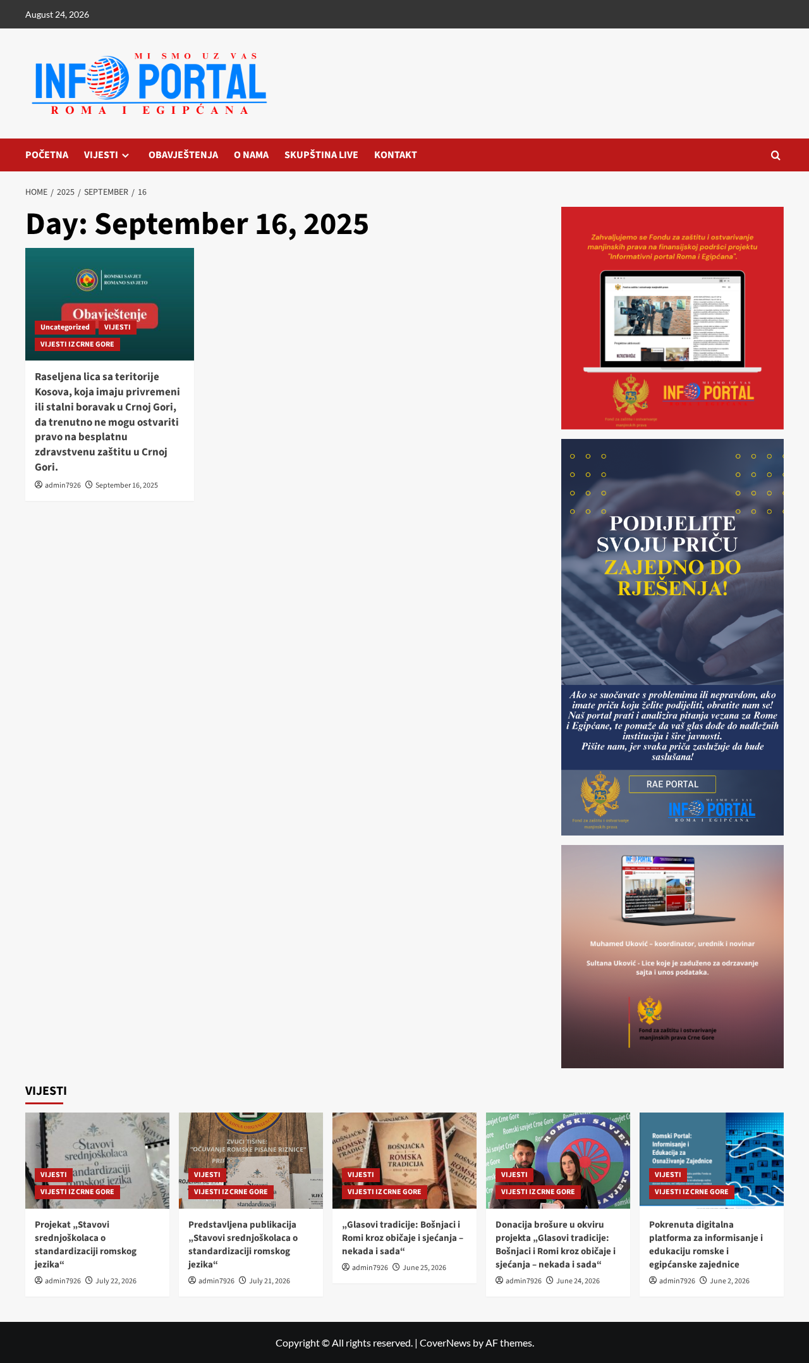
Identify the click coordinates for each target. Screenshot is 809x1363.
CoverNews (445, 1342)
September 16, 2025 (126, 485)
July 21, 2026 (269, 1281)
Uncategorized (65, 327)
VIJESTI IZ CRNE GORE (77, 344)
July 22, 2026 (116, 1281)
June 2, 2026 (730, 1281)
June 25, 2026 (424, 1267)
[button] (776, 155)
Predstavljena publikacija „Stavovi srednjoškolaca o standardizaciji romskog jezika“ (243, 1244)
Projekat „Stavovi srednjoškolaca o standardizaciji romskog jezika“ (86, 1244)
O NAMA (251, 155)
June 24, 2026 (578, 1281)
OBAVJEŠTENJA (183, 155)
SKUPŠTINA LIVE (321, 155)
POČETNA (46, 155)
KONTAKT (395, 155)
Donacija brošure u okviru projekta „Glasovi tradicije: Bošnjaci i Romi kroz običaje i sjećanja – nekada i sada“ (556, 1244)
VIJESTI (101, 155)
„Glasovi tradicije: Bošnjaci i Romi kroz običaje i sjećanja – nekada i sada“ (402, 1238)
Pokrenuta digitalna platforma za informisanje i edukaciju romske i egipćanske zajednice (706, 1244)
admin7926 (63, 485)
